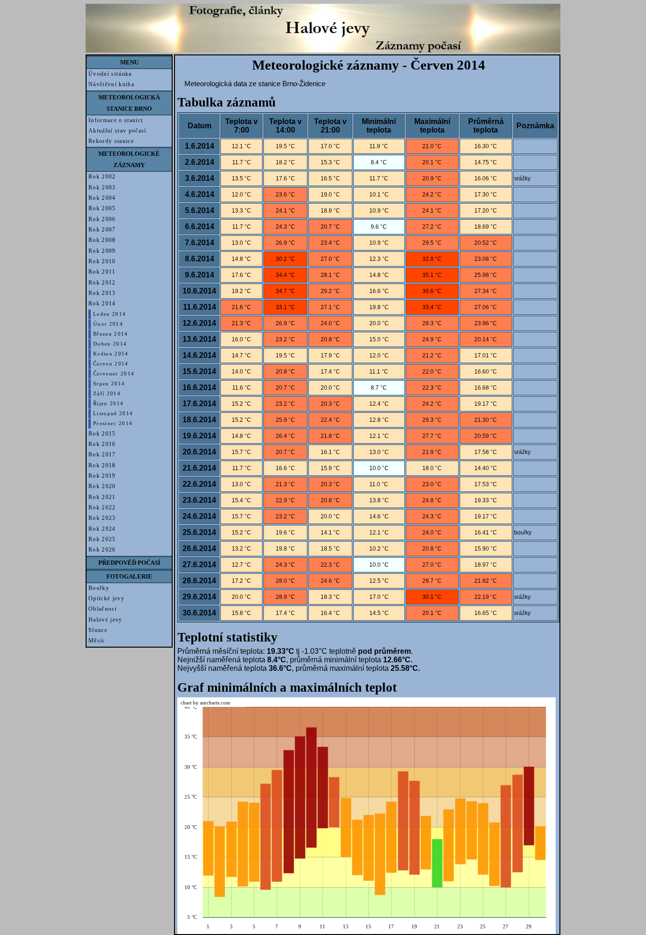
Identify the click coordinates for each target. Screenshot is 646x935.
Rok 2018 (102, 465)
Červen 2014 (111, 363)
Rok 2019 (102, 475)
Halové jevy (105, 619)
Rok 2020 (102, 486)
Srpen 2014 (109, 383)
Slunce (97, 630)
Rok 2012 (102, 282)
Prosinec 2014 (112, 423)
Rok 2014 (102, 303)
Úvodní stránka (110, 74)
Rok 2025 (102, 539)
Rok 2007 (102, 229)
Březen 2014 (110, 334)
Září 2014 (107, 393)
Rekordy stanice (111, 141)
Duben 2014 (110, 344)
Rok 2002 (102, 176)
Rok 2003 (102, 187)
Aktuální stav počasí (117, 130)
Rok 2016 (102, 444)
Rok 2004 (102, 198)
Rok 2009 (102, 251)
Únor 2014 (108, 324)
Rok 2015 (102, 433)
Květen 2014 (111, 353)
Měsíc (96, 640)
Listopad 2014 (113, 413)
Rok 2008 (102, 240)
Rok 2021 (102, 497)
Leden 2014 (109, 314)
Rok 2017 (102, 454)
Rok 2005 (102, 208)
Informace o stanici (115, 120)
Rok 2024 (102, 528)
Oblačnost (102, 609)
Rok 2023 (102, 518)
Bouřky (98, 588)
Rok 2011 (102, 271)
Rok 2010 (102, 261)
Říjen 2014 (108, 403)
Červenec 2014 (113, 373)
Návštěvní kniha (111, 84)
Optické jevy (106, 598)
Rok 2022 (102, 507)
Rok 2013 (102, 293)
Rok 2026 (102, 549)
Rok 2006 (102, 219)
